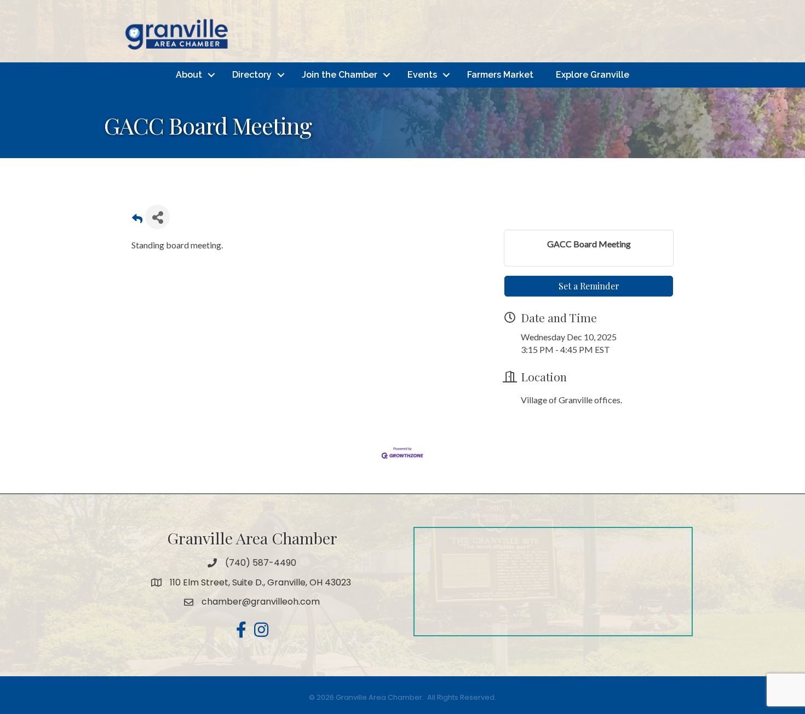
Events (422, 74)
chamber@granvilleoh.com (261, 601)
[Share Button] (157, 217)
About (189, 74)
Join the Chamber (339, 74)
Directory (252, 74)
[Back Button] (137, 220)
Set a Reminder (589, 286)
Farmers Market (500, 74)
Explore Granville (592, 74)
